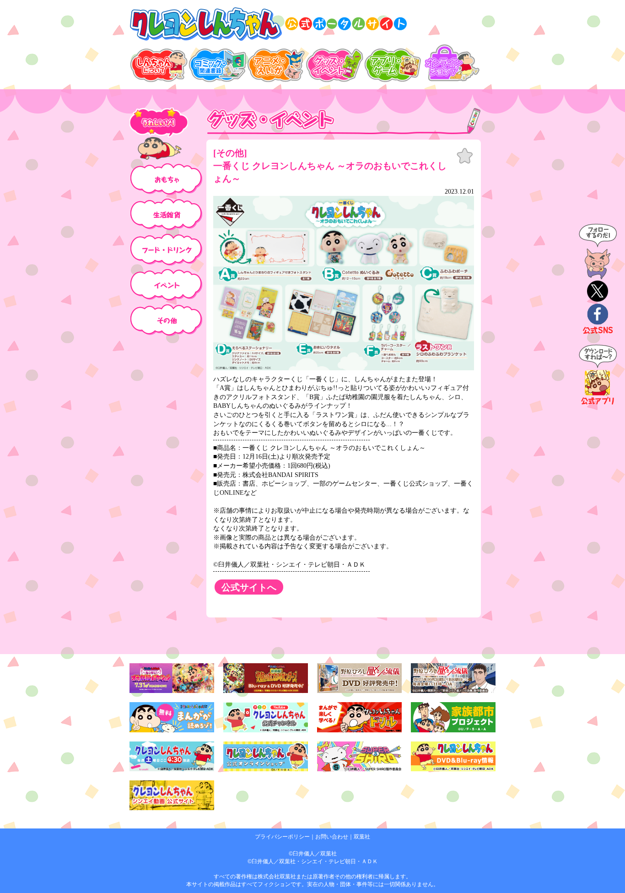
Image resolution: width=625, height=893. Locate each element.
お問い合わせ (331, 836)
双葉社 (362, 836)
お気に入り (465, 156)
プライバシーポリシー (282, 836)
